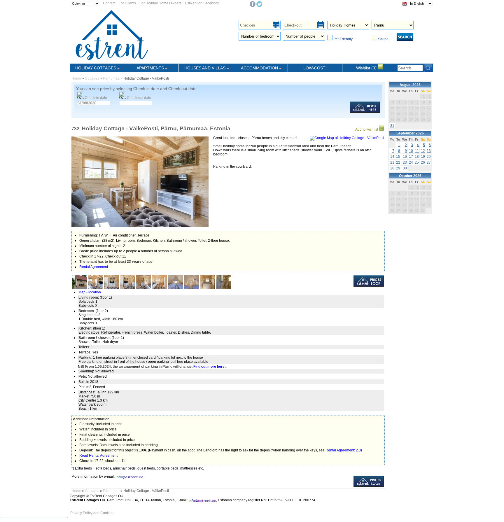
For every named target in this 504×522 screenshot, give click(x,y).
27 (429, 162)
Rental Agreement (93, 267)
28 (392, 168)
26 (423, 162)
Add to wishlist (367, 129)
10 (411, 151)
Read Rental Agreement (98, 455)
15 (398, 157)
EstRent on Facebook (202, 3)
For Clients (127, 3)
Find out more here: (209, 367)
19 (423, 157)
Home (76, 78)
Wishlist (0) (367, 68)
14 (392, 157)
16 (405, 157)
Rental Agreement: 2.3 (343, 450)
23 (405, 162)
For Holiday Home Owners (160, 3)
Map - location (89, 292)
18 (417, 157)
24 (411, 162)
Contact (109, 3)
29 (398, 168)
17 (411, 157)
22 (398, 162)
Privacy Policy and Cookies (91, 513)
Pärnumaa (111, 78)
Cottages (92, 78)
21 (392, 162)
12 (423, 151)
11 (417, 151)
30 (405, 168)
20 (429, 157)
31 (392, 126)
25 (417, 162)
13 (429, 151)
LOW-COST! (315, 68)
